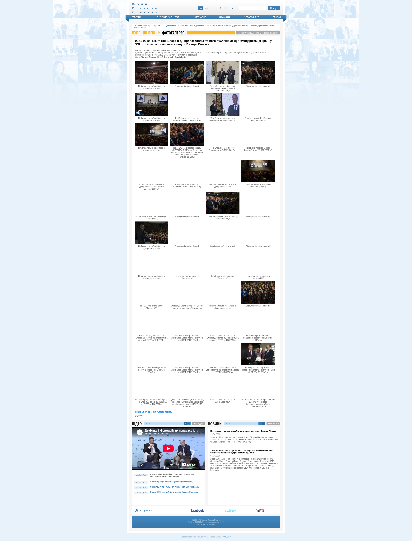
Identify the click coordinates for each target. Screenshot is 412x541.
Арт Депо (226, 537)
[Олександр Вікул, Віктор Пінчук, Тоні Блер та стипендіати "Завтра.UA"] (187, 292)
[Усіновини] (272, 423)
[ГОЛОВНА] (136, 17)
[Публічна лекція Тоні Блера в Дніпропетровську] (151, 72)
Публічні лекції (171, 26)
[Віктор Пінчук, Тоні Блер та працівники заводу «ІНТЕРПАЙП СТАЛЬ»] (258, 322)
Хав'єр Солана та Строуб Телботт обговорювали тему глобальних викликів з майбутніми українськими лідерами (242, 451)
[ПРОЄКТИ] (224, 17)
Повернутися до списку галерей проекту (153, 412)
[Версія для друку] (136, 416)
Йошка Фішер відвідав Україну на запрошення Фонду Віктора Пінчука (243, 431)
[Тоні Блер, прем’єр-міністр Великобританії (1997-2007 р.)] (187, 104)
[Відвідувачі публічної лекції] (187, 72)
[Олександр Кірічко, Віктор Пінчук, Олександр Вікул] (151, 203)
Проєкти (157, 26)
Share (140, 416)
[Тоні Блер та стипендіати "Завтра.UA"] (187, 262)
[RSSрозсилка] (147, 510)
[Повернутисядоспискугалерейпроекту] (257, 32)
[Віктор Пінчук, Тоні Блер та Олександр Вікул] (222, 386)
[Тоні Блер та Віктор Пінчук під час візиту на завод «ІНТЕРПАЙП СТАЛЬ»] (151, 354)
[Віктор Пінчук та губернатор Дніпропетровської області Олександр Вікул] (222, 72)
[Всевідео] (198, 423)
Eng (206, 8)
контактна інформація (206, 524)
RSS (148, 424)
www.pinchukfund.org (142, 26)
